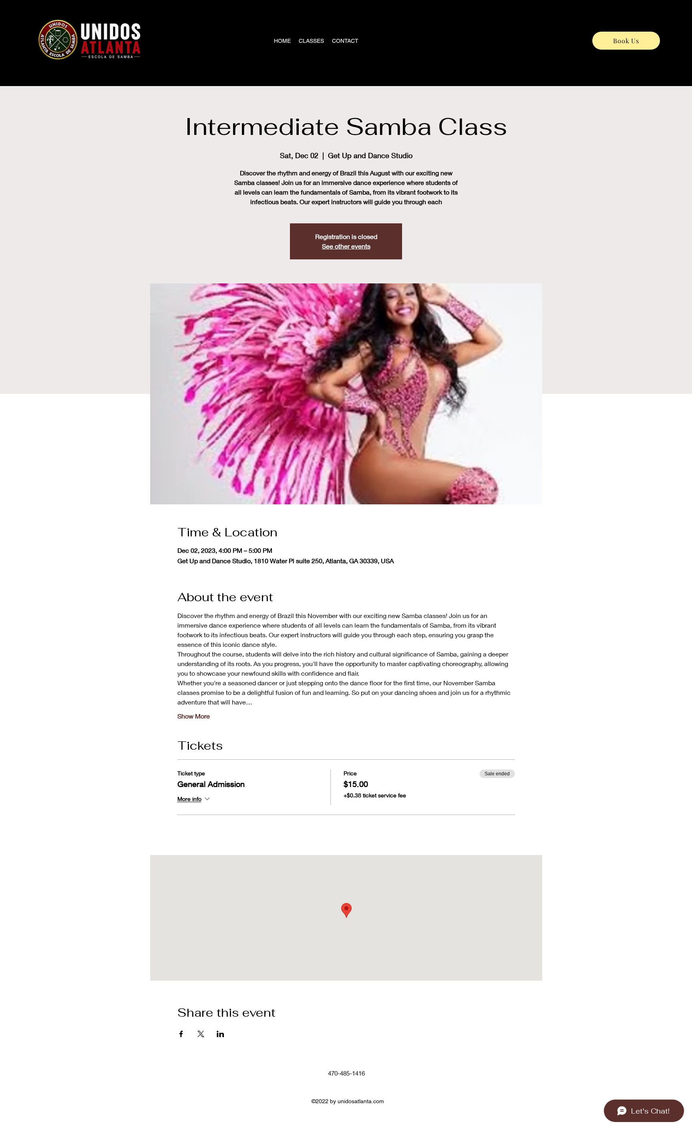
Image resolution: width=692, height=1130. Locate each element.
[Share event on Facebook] (181, 1034)
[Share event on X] (201, 1034)
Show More (193, 716)
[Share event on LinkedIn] (220, 1034)
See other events (346, 246)
